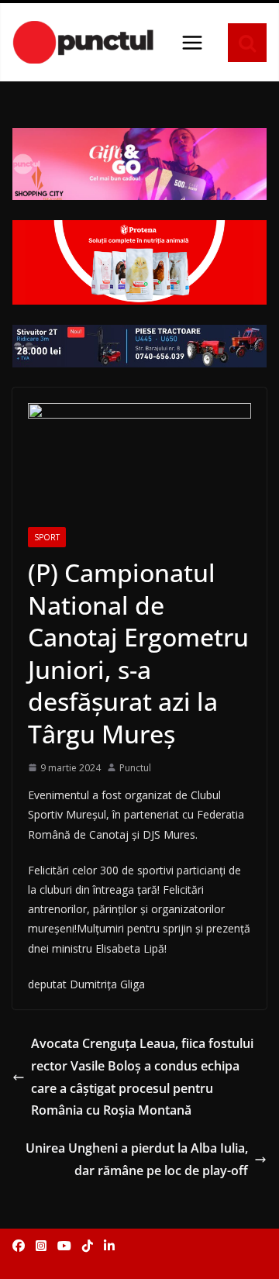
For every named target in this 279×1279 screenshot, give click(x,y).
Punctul (135, 767)
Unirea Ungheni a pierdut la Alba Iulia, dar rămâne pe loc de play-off (137, 1159)
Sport (47, 537)
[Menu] (192, 42)
